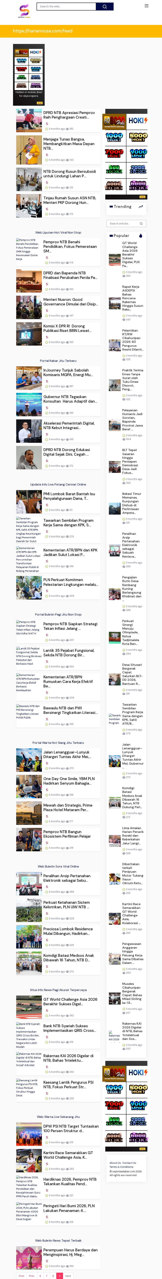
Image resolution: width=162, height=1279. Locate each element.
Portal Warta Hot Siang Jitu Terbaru (58, 743)
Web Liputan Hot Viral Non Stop (58, 232)
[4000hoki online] (21, 85)
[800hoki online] (21, 77)
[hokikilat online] (36, 52)
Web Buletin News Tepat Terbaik (58, 1240)
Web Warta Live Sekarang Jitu (58, 1117)
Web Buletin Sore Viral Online (58, 866)
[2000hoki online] (36, 77)
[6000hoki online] (36, 85)
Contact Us (129, 1163)
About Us (115, 1163)
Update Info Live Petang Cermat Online (58, 484)
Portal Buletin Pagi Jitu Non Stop (58, 614)
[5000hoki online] (36, 61)
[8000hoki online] (21, 52)
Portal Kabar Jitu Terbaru (58, 361)
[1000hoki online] (21, 61)
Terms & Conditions (121, 1167)
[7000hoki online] (21, 69)
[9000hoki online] (36, 69)
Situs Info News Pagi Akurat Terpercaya (58, 990)
